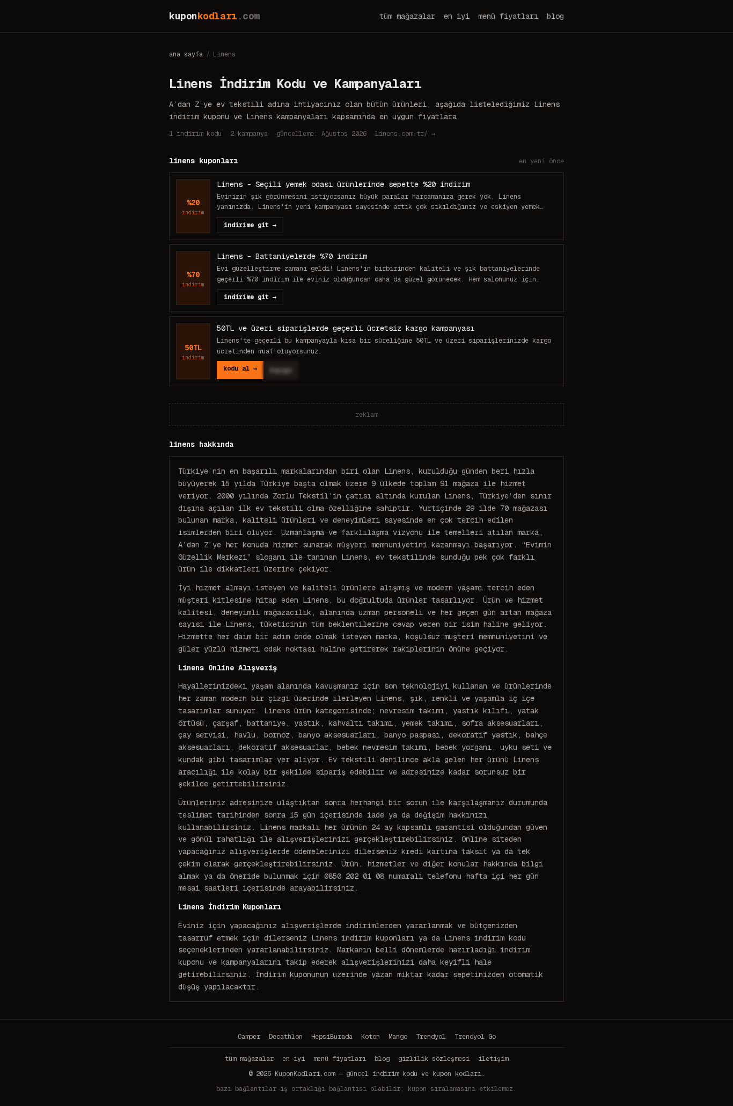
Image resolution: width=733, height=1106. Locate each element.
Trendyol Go (475, 1036)
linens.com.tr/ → (405, 133)
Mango (398, 1036)
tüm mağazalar (407, 16)
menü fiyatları (508, 16)
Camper (249, 1036)
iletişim (493, 1058)
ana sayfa (186, 54)
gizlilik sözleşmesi (434, 1058)
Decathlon (286, 1036)
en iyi (457, 16)
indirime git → (250, 225)
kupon (214, 16)
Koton (370, 1036)
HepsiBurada (332, 1036)
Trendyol (431, 1036)
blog (555, 16)
